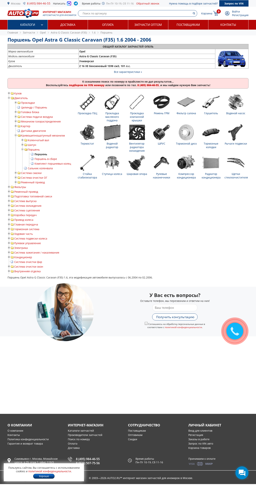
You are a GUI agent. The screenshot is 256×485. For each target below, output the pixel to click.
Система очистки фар (28, 262)
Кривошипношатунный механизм (43, 135)
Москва (15, 3)
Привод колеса (23, 220)
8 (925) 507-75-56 (88, 463)
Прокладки (28, 102)
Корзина (206, 13)
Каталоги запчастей (81, 430)
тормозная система (26, 229)
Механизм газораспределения (41, 121)
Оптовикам (135, 435)
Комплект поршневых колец (52, 163)
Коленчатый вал (38, 140)
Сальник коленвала (40, 168)
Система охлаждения (27, 205)
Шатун (32, 145)
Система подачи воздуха (37, 117)
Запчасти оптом (148, 25)
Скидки (132, 439)
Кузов (18, 93)
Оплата (108, 25)
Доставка (67, 25)
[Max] (69, 4)
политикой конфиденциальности (183, 327)
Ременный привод (33, 182)
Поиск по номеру (79, 439)
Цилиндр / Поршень (34, 107)
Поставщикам (188, 25)
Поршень (34, 149)
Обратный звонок (147, 3)
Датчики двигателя (33, 131)
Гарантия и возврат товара (25, 443)
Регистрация (240, 15)
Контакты (228, 25)
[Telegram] (76, 4)
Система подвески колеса (30, 238)
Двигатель (21, 98)
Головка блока (30, 112)
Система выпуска (25, 201)
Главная (12, 32)
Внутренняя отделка (27, 271)
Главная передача (26, 224)
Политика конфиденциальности (28, 439)
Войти (236, 11)
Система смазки (31, 173)
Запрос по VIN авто (200, 443)
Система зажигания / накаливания (36, 252)
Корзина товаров (199, 448)
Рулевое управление (27, 243)
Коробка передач (25, 215)
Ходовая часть (23, 234)
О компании (15, 430)
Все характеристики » (128, 72)
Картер (25, 126)
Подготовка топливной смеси (33, 196)
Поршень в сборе (45, 159)
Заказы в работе (199, 439)
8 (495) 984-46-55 (38, 3)
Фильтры (20, 187)
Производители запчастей (85, 435)
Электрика (21, 248)
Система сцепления (27, 210)
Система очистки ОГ (34, 177)
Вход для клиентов (200, 430)
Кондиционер (23, 257)
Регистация (195, 435)
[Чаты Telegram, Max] (242, 472)
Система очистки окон (28, 266)
